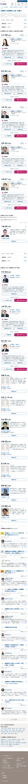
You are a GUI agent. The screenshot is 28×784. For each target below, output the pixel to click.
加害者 (10, 741)
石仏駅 (13, 346)
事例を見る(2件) (7, 165)
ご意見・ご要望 (20, 758)
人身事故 (22, 739)
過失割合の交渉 (12, 742)
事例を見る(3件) (7, 93)
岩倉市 (17, 344)
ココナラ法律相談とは (8, 758)
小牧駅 (4, 454)
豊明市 (13, 730)
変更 (25, 20)
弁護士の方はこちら (22, 1)
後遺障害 (10, 744)
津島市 (13, 728)
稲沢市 (2, 730)
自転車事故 (13, 739)
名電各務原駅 (6, 432)
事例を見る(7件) (7, 129)
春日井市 (9, 728)
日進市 (16, 730)
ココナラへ (4, 1)
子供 (13, 741)
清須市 (23, 730)
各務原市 (18, 275)
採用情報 (5, 777)
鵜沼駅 (13, 277)
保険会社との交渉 (4, 742)
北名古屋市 (3, 731)
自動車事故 (3, 739)
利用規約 (18, 760)
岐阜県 (12, 275)
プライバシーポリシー (21, 762)
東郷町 (18, 731)
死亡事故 (18, 739)
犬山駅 (4, 388)
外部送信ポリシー (20, 764)
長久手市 (15, 731)
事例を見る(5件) (7, 57)
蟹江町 (12, 733)
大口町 (2, 733)
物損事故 (2, 741)
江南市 (20, 728)
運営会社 (5, 775)
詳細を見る (14, 241)
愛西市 (20, 730)
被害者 (6, 741)
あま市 (10, 731)
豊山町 (22, 731)
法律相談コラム (6, 762)
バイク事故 (8, 739)
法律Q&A (5, 760)
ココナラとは (6, 764)
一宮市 (7, 497)
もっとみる (14, 719)
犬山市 (7, 386)
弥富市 (7, 731)
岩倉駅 (4, 476)
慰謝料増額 (18, 742)
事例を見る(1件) (7, 362)
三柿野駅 (13, 311)
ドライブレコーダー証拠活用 (6, 746)
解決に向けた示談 (4, 744)
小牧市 (7, 453)
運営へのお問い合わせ (8, 767)
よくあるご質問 (6, 766)
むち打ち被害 (17, 741)
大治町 (9, 733)
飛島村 (16, 733)
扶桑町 (12, 39)
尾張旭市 (6, 730)
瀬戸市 (5, 728)
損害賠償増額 (23, 742)
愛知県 (4, 238)
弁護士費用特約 (16, 744)
